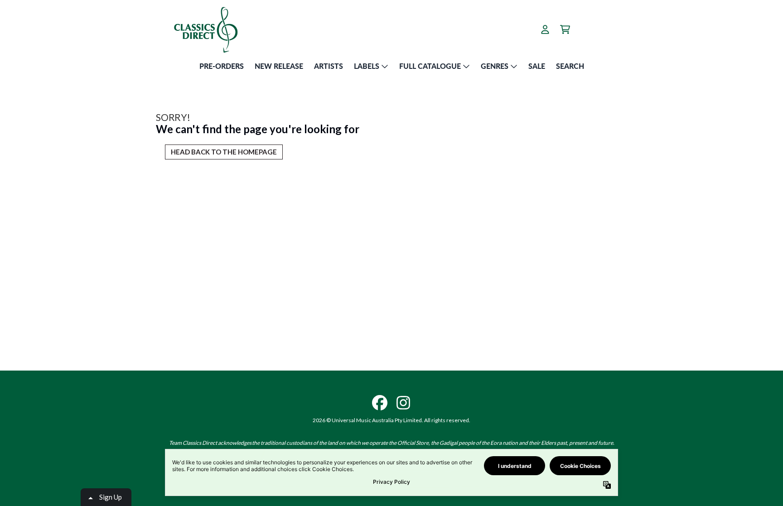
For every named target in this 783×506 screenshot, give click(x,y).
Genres (494, 66)
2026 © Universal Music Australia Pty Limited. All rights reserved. (391, 420)
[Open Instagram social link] (403, 403)
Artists (328, 66)
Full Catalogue (430, 66)
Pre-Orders (221, 66)
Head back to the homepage (224, 152)
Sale (536, 66)
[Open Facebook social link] (380, 403)
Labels (366, 66)
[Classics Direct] (205, 29)
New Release (279, 66)
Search (570, 66)
